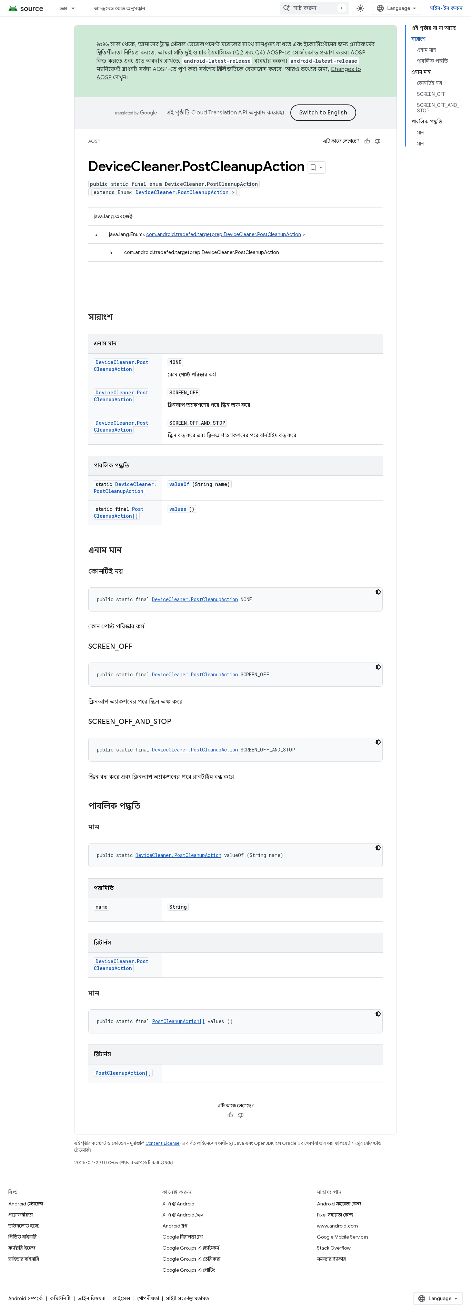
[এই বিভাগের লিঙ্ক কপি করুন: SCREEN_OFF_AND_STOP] (180, 722)
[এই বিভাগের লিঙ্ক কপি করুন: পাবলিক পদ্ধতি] (149, 806)
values (177, 509)
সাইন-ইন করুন (446, 8)
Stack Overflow (334, 1248)
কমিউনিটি (60, 1298)
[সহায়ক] (367, 141)
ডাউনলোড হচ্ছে (23, 1226)
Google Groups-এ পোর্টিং (188, 1270)
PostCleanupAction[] (118, 512)
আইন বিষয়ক (92, 1298)
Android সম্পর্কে (25, 1298)
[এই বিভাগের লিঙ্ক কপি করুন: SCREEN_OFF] (141, 647)
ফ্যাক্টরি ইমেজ (21, 1248)
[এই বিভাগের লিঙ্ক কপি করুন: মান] (107, 828)
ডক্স (63, 8)
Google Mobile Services (342, 1237)
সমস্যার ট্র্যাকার (331, 1259)
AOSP (94, 141)
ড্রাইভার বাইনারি (23, 1259)
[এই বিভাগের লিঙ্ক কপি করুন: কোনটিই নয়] (132, 572)
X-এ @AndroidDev (182, 1215)
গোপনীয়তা (148, 1298)
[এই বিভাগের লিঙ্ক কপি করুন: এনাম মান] (129, 551)
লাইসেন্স (121, 1298)
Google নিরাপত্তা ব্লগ (182, 1237)
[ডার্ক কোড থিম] (378, 592)
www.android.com (337, 1226)
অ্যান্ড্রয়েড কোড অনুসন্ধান (119, 8)
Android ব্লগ (174, 1226)
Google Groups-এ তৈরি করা (191, 1259)
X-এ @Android (178, 1204)
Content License (163, 1143)
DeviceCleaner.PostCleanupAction (182, 192)
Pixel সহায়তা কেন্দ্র (335, 1215)
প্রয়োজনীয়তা (20, 1215)
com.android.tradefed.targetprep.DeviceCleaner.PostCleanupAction (223, 234)
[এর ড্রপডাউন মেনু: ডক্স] (76, 8)
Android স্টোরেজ (25, 1204)
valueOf (179, 484)
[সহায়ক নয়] (377, 141)
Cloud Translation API (219, 112)
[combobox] (314, 8)
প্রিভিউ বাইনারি (22, 1237)
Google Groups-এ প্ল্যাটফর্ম (190, 1248)
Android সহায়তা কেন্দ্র (339, 1204)
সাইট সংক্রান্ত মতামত (187, 1298)
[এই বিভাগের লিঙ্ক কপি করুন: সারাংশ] (122, 318)
